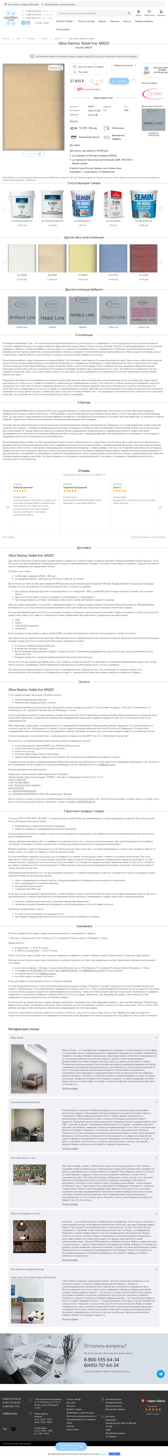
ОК (115, 1454)
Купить (121, 81)
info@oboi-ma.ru (107, 764)
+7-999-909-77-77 (32, 18)
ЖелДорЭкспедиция (115, 1433)
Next (161, 209)
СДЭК (108, 1429)
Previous (5, 209)
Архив (69, 1422)
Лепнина (114, 21)
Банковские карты (114, 1402)
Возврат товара (74, 1409)
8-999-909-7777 (38, 970)
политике (103, 1454)
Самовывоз (111, 1419)
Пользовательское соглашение (81, 1419)
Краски (127, 21)
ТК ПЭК (109, 1426)
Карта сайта (73, 1429)
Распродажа (62, 29)
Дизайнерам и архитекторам (80, 1412)
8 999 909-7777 (11, 1406)
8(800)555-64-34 (91, 970)
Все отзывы (8, 536)
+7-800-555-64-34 (33, 14)
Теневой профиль (144, 21)
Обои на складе (86, 21)
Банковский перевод (115, 1409)
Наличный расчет (114, 1405)
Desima (91, 114)
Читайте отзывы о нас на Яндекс (148, 536)
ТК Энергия (111, 1436)
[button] (33, 153)
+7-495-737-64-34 (33, 11)
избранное (133, 81)
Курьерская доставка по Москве (121, 1423)
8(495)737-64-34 (86, 801)
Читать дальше (70, 1088)
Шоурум (70, 1426)
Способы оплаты (113, 1399)
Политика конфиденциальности (81, 1416)
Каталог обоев (64, 21)
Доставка (71, 1402)
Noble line (92, 110)
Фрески (102, 21)
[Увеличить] (33, 149)
